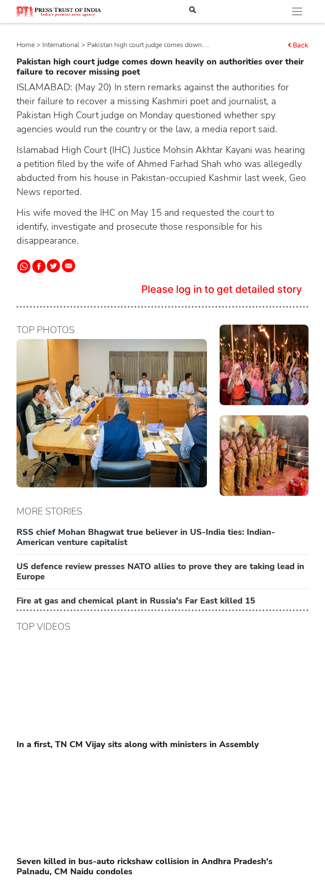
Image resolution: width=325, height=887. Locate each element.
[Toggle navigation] (297, 11)
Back (300, 45)
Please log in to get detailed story (221, 289)
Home (26, 45)
